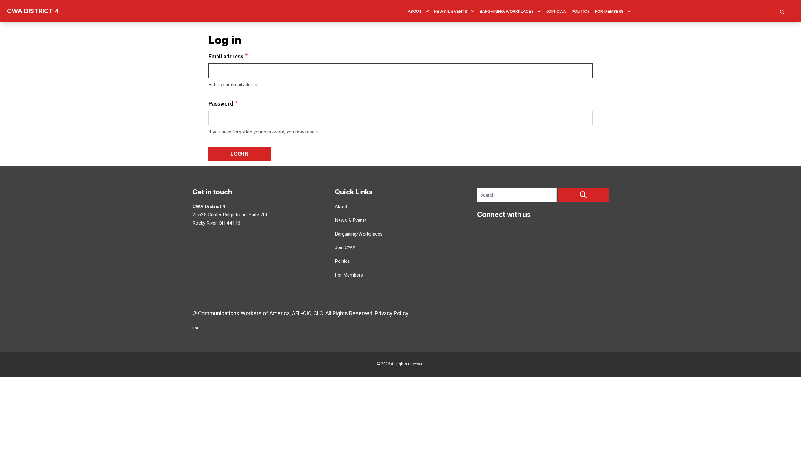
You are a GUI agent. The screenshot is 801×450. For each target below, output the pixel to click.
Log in (239, 153)
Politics (581, 11)
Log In (198, 328)
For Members (609, 11)
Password (220, 104)
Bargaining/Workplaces (507, 11)
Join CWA (556, 11)
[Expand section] (427, 11)
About (415, 11)
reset (310, 132)
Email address (225, 56)
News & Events (450, 11)
